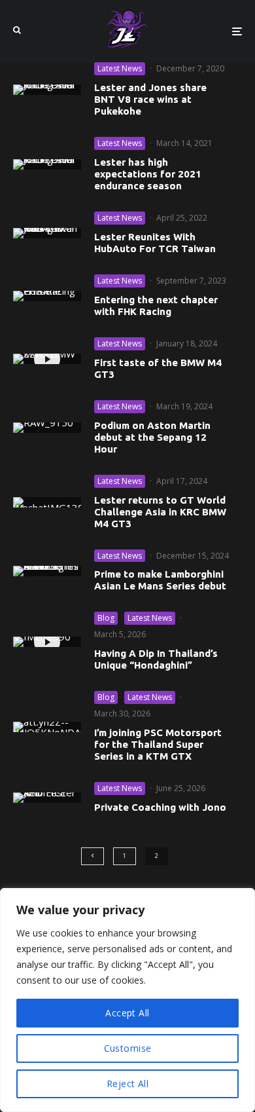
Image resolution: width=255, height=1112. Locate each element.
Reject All (127, 1083)
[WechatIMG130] (47, 502)
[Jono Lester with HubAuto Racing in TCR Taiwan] (47, 233)
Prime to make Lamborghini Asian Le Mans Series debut (160, 579)
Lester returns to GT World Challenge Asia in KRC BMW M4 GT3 (160, 511)
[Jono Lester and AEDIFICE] (47, 797)
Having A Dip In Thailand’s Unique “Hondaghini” (156, 659)
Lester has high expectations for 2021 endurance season (147, 174)
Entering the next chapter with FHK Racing (156, 305)
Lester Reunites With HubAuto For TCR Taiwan (155, 242)
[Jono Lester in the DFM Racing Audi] (47, 89)
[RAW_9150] (47, 427)
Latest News (119, 68)
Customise (128, 1048)
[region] (127, 1000)
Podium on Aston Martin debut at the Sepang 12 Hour (152, 437)
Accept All (127, 1013)
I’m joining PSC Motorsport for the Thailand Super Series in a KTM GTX (158, 744)
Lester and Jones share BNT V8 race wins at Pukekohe (150, 99)
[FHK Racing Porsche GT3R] (47, 296)
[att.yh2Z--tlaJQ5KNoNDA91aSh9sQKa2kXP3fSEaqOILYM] (47, 727)
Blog (105, 617)
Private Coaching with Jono (160, 807)
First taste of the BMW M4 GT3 (158, 368)
